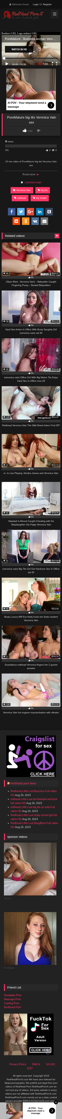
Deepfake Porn (13, 995)
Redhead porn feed (23, 783)
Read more (29, 174)
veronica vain (33, 182)
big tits (44, 190)
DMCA (36, 1064)
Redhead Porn (12, 1007)
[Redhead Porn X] (25, 15)
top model (41, 198)
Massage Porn (12, 999)
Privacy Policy (17, 1064)
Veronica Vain (23, 190)
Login (36, 4)
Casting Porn (11, 1003)
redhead (21, 198)
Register (47, 4)
